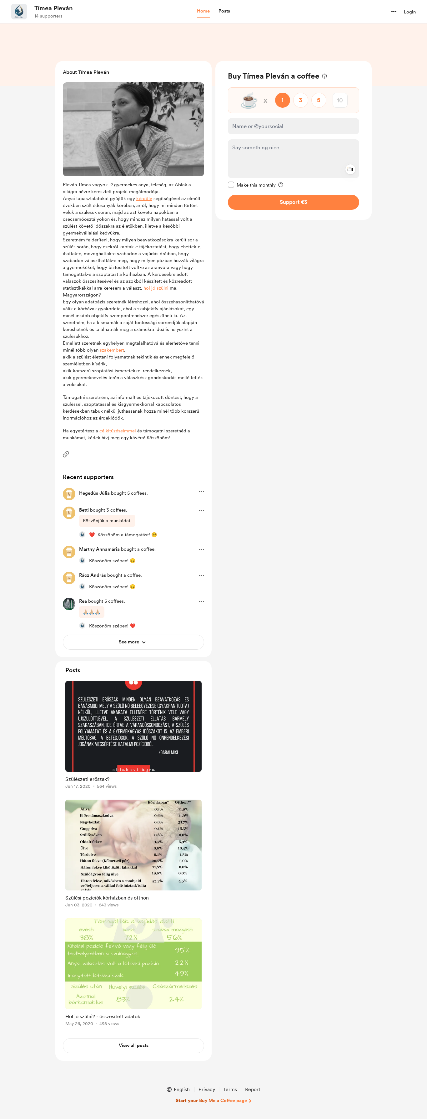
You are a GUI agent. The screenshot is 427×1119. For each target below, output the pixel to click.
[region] (293, 140)
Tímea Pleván (53, 8)
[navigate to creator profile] (19, 11)
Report (252, 1089)
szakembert (112, 350)
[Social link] (66, 454)
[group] (133, 735)
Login (410, 12)
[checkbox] (252, 185)
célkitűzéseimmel (117, 431)
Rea (83, 601)
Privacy (206, 1089)
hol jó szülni (155, 288)
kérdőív (144, 198)
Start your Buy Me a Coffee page (211, 1100)
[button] (203, 11)
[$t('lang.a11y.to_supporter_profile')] (82, 534)
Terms (230, 1089)
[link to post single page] (133, 735)
